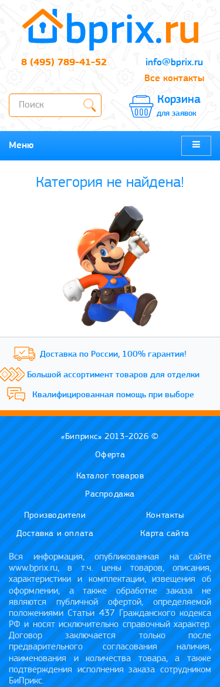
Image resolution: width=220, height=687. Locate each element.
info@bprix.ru (174, 63)
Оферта (110, 455)
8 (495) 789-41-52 (64, 63)
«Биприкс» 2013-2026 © (110, 437)
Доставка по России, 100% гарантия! (113, 354)
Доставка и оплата (54, 534)
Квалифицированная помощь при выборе (113, 395)
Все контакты (174, 78)
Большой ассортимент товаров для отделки (113, 375)
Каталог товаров (110, 476)
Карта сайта (164, 534)
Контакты (165, 515)
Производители (55, 515)
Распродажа (110, 494)
